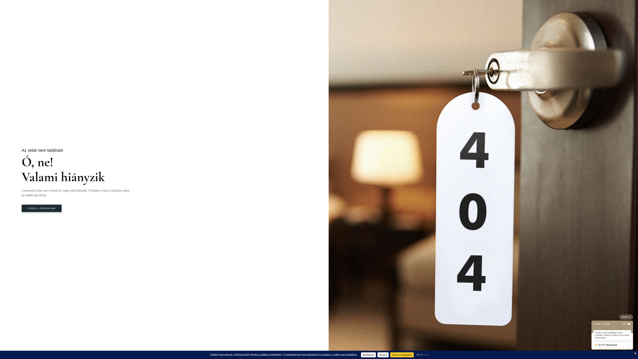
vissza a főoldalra (42, 208)
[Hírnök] (625, 324)
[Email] (629, 324)
